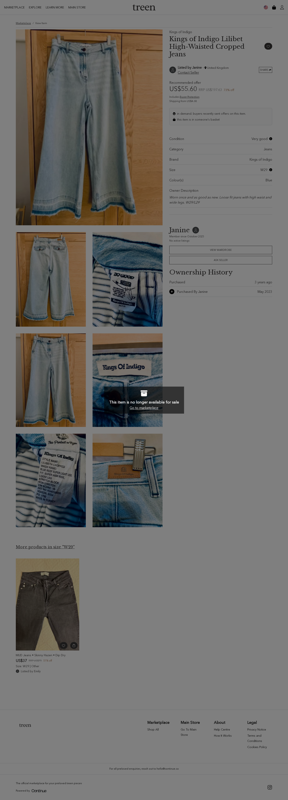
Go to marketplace (144, 408)
